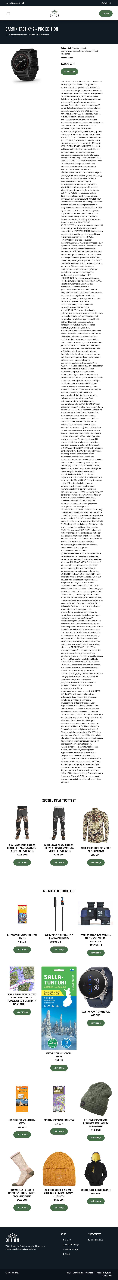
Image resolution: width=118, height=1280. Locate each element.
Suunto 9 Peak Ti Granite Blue (96, 1011)
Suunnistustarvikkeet (39, 34)
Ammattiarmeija (72, 1244)
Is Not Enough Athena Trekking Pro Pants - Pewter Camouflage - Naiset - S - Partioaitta (59, 847)
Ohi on (68, 1240)
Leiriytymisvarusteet (17, 34)
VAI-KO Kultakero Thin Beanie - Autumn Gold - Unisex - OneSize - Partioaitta (59, 1193)
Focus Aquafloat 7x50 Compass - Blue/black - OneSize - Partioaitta (96, 938)
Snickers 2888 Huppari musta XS (96, 1189)
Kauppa (105, 13)
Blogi (67, 1254)
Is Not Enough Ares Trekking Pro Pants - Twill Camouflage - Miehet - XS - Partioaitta (22, 847)
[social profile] (23, 3)
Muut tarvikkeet (79, 48)
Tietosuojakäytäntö (103, 1273)
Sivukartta (107, 1276)
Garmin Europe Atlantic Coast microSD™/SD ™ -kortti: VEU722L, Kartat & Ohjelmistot (22, 997)
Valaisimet (65, 54)
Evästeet (89, 1273)
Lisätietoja (69, 71)
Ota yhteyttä (78, 1273)
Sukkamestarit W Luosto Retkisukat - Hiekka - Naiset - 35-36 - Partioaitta (22, 1193)
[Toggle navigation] (8, 13)
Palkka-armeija (71, 1249)
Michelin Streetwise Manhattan (59, 1120)
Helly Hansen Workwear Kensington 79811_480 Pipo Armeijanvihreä (95, 1123)
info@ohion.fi (106, 3)
